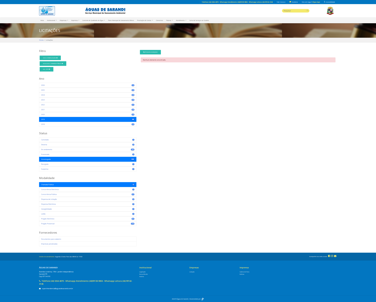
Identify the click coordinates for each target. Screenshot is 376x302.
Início (42, 20)
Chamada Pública (52, 63)
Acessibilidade (330, 2)
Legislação (142, 272)
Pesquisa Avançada (151, 52)
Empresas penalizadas (49, 244)
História (141, 276)
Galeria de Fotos (244, 272)
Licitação (192, 272)
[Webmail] (335, 255)
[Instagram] (332, 255)
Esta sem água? (311, 2)
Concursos (159, 20)
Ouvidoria (294, 2)
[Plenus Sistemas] (202, 299)
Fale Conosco (281, 2)
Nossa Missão (143, 274)
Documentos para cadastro (51, 239)
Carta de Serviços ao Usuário (199, 20)
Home (41, 40)
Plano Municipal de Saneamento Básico (121, 20)
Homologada (49, 58)
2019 (46, 69)
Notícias (242, 274)
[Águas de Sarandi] (47, 11)
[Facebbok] (329, 255)
